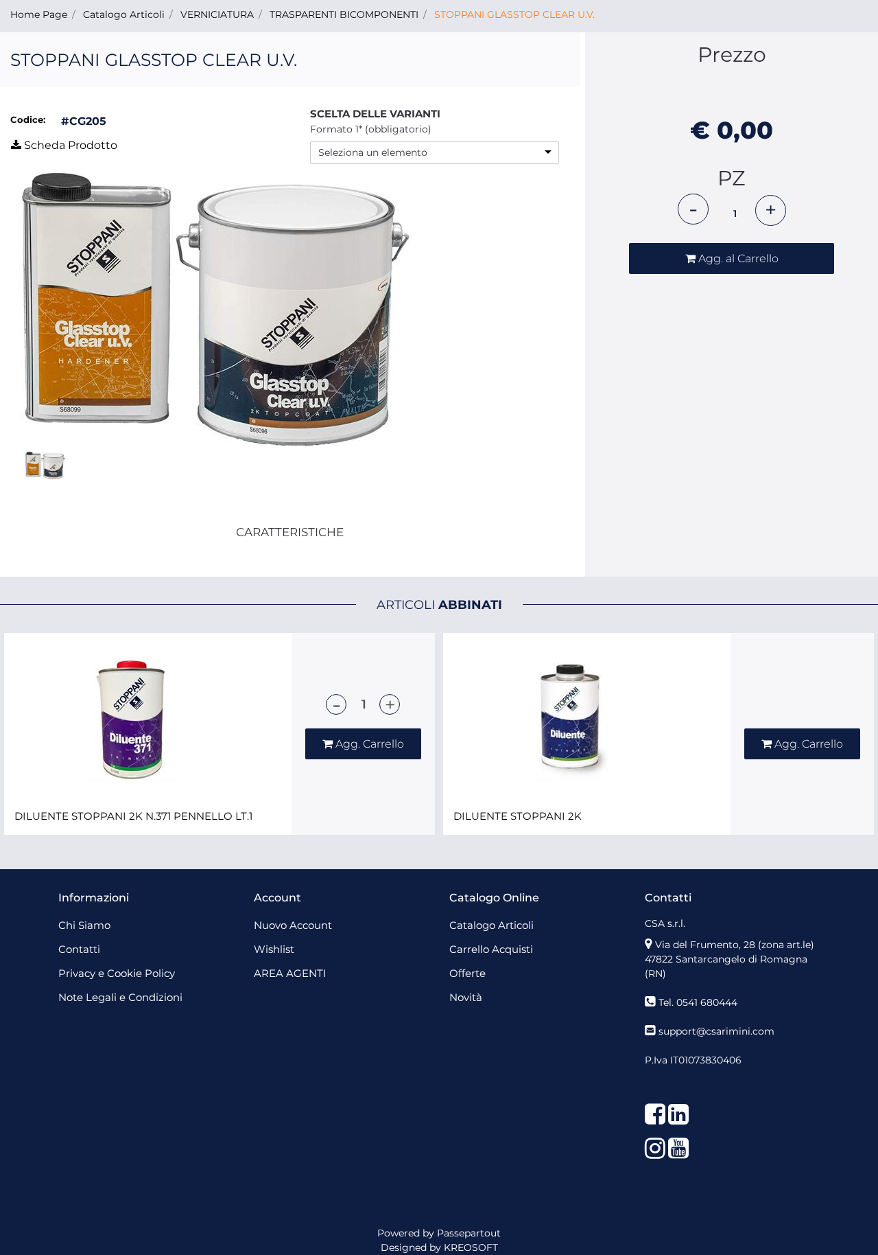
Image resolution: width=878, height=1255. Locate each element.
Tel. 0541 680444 (697, 1002)
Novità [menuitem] (465, 997)
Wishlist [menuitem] (274, 949)
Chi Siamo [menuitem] (84, 925)
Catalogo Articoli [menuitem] (491, 925)
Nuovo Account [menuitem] (293, 925)
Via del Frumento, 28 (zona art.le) (734, 945)
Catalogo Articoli (124, 14)
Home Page (38, 14)
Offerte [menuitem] (467, 973)
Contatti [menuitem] (79, 949)
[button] (215, 309)
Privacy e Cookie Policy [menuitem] (116, 973)
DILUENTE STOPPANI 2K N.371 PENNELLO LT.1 (133, 816)
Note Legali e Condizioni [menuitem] (120, 997)
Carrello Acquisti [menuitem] (491, 949)
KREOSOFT (471, 1247)
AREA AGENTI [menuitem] (290, 973)
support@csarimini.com (716, 1031)
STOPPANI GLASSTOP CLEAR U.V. (514, 14)
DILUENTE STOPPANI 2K (517, 816)
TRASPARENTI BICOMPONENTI (344, 14)
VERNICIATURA (217, 14)
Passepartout (469, 1233)
